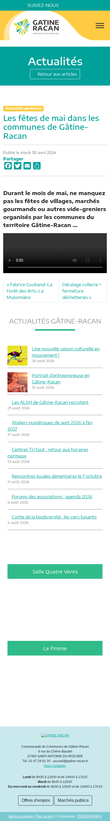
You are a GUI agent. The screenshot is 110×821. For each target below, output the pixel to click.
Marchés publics (73, 800)
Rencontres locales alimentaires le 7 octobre (57, 476)
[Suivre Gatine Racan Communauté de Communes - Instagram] (82, 5)
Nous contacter (55, 766)
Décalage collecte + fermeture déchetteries (81, 291)
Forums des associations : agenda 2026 (52, 496)
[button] (105, 5)
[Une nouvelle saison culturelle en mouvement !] (17, 356)
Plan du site (44, 816)
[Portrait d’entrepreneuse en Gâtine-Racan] (17, 382)
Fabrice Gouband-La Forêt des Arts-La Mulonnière (29, 291)
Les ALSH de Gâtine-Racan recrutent (50, 402)
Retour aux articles (57, 74)
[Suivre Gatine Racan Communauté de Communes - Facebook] (67, 5)
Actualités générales (23, 108)
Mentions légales (21, 816)
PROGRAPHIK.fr (90, 816)
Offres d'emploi (36, 800)
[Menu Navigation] (100, 25)
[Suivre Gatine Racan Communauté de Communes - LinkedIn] (75, 5)
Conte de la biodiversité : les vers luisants (54, 517)
